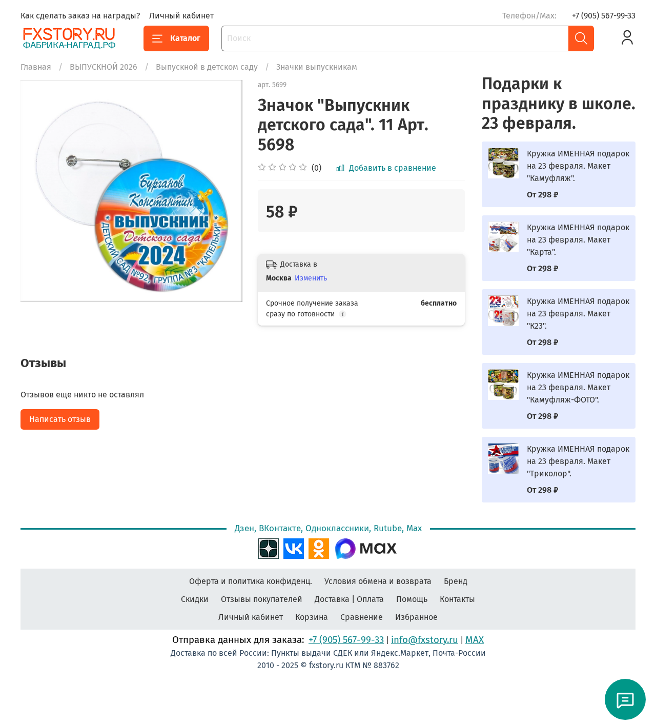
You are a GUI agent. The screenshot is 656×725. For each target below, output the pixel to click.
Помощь (411, 599)
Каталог (185, 38)
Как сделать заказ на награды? (80, 16)
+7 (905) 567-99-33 (604, 16)
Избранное (416, 617)
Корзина (311, 617)
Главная (35, 67)
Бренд (455, 581)
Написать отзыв (60, 419)
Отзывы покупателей (261, 599)
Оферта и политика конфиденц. (250, 581)
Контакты (457, 599)
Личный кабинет (181, 16)
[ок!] (319, 547)
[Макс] (366, 547)
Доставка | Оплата (349, 599)
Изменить (311, 278)
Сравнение (361, 617)
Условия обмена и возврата (378, 581)
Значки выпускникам (316, 67)
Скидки (195, 599)
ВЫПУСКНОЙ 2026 (103, 67)
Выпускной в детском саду (207, 67)
